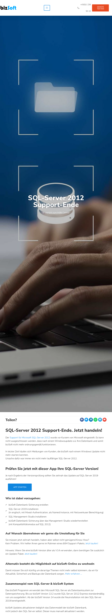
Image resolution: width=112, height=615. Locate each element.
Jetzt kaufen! (92, 543)
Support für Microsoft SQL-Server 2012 (30, 437)
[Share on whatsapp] (95, 420)
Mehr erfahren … (73, 573)
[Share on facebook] (82, 420)
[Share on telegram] (100, 420)
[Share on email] (105, 420)
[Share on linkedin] (91, 420)
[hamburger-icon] (47, 8)
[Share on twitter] (86, 420)
